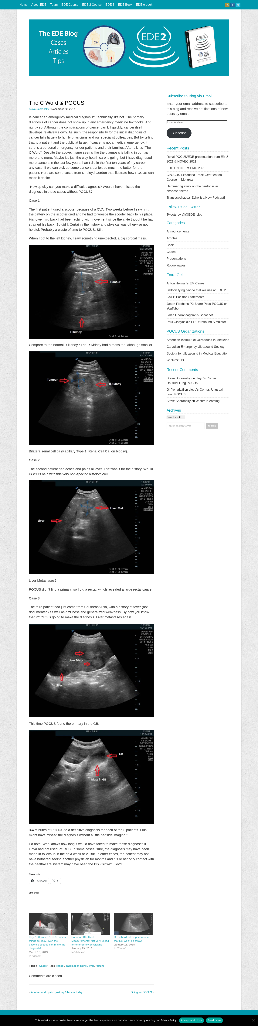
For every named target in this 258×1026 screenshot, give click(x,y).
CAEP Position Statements (185, 297)
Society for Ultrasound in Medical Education (197, 353)
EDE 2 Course (92, 4)
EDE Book (125, 4)
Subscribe (179, 133)
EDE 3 (109, 4)
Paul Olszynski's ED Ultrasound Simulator (196, 322)
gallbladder (72, 965)
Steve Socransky (39, 108)
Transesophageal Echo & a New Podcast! (196, 197)
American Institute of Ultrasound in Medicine (198, 340)
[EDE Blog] (129, 75)
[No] (253, 1020)
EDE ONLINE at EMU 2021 (186, 168)
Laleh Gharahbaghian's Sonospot (190, 315)
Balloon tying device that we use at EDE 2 (196, 290)
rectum (100, 965)
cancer (60, 965)
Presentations (176, 258)
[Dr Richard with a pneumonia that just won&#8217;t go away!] (133, 924)
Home (23, 4)
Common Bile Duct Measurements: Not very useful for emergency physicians (90, 940)
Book (170, 245)
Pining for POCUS (141, 992)
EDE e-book (144, 4)
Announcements (178, 231)
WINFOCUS (175, 360)
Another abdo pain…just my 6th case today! (57, 992)
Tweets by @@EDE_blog (184, 214)
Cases (43, 965)
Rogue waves (176, 265)
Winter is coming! (208, 401)
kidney (84, 965)
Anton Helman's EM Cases (185, 283)
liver (91, 965)
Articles (172, 238)
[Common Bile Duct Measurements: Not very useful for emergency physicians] (90, 924)
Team (54, 4)
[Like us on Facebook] (232, 5)
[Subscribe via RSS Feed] (227, 5)
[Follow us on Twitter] (238, 5)
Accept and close (191, 1020)
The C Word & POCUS (56, 103)
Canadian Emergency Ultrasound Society (196, 346)
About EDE (38, 4)
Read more (214, 1020)
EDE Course (69, 4)
